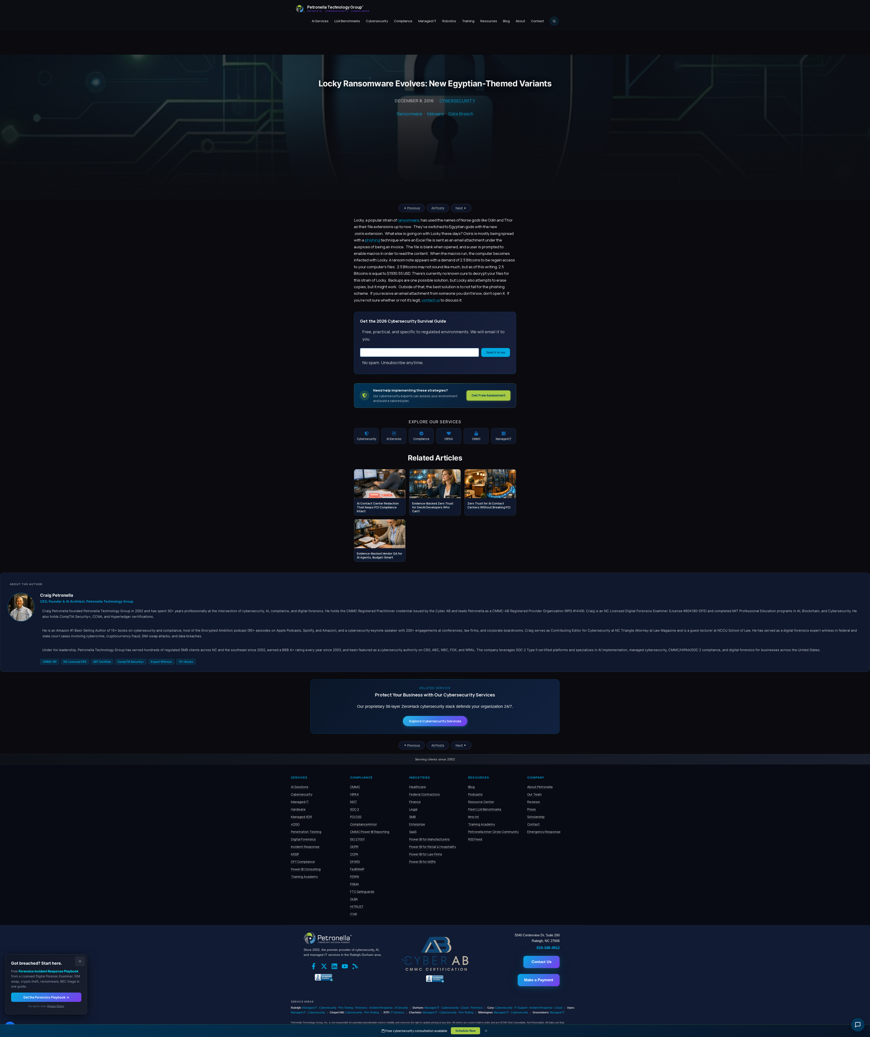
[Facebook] (314, 966)
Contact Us (541, 962)
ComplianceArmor (363, 824)
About (520, 21)
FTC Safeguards (362, 891)
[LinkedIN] (335, 966)
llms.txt (473, 817)
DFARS (355, 861)
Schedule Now (465, 1030)
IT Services (397, 1012)
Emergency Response (544, 832)
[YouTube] (346, 966)
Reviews (533, 802)
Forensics (361, 1007)
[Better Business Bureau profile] (435, 982)
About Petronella (540, 787)
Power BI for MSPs (422, 861)
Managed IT (427, 21)
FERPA (354, 876)
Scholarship (536, 817)
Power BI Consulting (306, 869)
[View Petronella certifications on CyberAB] (435, 969)
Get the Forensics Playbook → (46, 997)
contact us (431, 300)
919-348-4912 (548, 948)
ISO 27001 (357, 839)
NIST (353, 802)
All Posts (437, 208)
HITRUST (357, 906)
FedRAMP (357, 869)
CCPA (354, 854)
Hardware (298, 809)
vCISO (295, 824)
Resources (488, 21)
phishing (372, 240)
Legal (413, 809)
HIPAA (354, 794)
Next (460, 208)
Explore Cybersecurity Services (435, 721)
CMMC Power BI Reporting (369, 832)
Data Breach (460, 114)
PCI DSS (355, 817)
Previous (413, 208)
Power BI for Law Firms (425, 854)
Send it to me (495, 352)
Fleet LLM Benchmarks (484, 809)
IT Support (521, 1007)
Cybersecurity (377, 21)
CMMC (355, 787)
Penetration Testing (306, 832)
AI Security (401, 1007)
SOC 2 (354, 809)
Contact (537, 21)
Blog (506, 21)
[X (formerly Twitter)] (325, 966)
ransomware (408, 220)
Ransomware (410, 114)
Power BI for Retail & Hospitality (432, 847)
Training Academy (304, 876)
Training (468, 21)
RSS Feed (475, 839)
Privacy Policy (55, 1006)
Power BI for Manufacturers (429, 839)
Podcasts (475, 794)
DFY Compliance (303, 861)
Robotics (449, 21)
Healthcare (417, 787)
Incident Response (305, 847)
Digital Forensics (303, 839)
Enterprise (417, 824)
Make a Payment (538, 980)
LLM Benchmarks (347, 21)
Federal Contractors (424, 794)
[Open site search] (554, 21)
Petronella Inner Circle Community (493, 832)
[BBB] (323, 976)
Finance (415, 802)
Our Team (534, 794)
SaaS (412, 832)
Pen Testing (345, 1007)
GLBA (354, 899)
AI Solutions (299, 787)
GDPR (354, 847)
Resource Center (481, 802)
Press (531, 809)
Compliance (403, 21)
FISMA (354, 884)
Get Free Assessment (488, 395)
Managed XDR (301, 817)
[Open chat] (858, 1025)
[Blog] (356, 966)
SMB (412, 817)
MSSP (295, 854)
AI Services (320, 21)
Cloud (464, 1007)
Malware (435, 114)
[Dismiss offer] (80, 961)
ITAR (353, 914)
